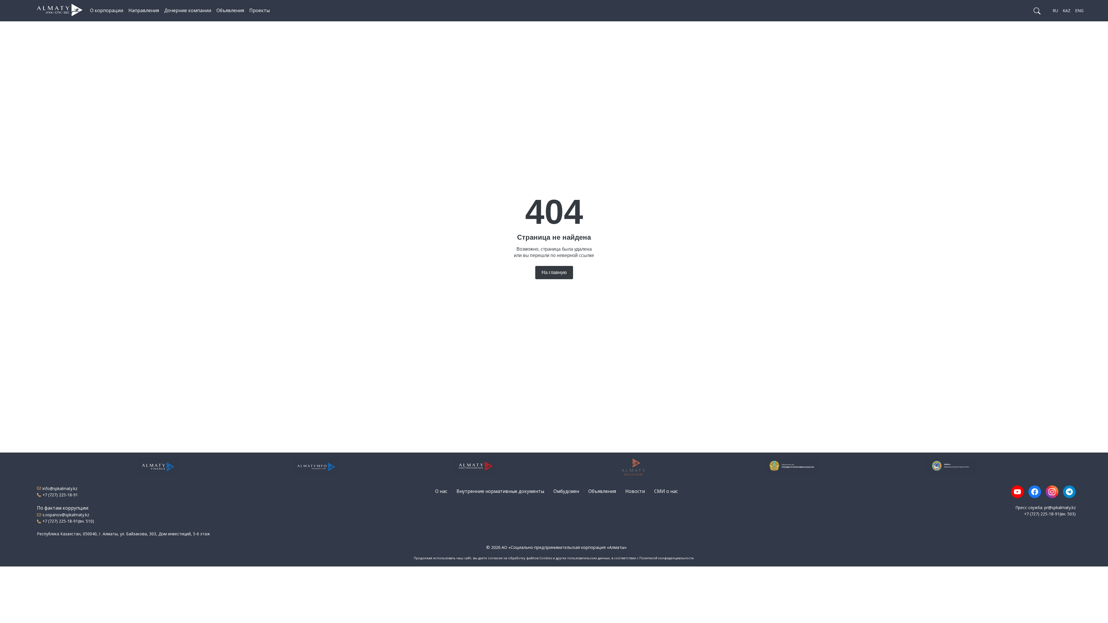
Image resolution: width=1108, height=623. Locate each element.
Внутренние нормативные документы (500, 491)
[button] (1037, 11)
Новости (635, 491)
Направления (143, 10)
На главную (554, 272)
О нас (441, 491)
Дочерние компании (187, 10)
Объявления (230, 10)
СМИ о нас (666, 491)
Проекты (259, 10)
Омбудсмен (566, 491)
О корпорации (106, 10)
